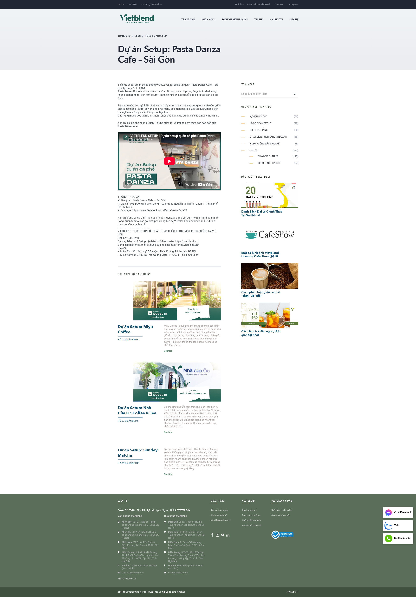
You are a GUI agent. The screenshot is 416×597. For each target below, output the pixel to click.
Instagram (293, 4)
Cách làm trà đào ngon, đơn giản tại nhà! (260, 333)
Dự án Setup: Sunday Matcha (138, 453)
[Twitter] (222, 535)
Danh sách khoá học (251, 515)
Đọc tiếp (168, 351)
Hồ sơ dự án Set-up (128, 339)
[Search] (294, 93)
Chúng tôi (276, 19)
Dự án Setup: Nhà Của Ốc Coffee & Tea (137, 410)
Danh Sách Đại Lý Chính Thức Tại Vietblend (261, 213)
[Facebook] (212, 535)
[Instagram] (217, 535)
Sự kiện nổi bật (258, 116)
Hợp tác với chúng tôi (251, 525)
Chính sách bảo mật (280, 515)
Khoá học (208, 19)
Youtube (279, 4)
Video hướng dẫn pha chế (264, 143)
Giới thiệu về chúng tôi (281, 510)
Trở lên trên (292, 592)
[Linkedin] (228, 535)
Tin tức (259, 19)
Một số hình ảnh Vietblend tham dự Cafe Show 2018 (260, 255)
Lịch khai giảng (258, 130)
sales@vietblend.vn (178, 572)
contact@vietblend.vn (152, 4)
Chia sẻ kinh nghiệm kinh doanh (268, 137)
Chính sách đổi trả (218, 515)
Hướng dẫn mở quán (251, 520)
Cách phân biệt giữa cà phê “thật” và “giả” (260, 294)
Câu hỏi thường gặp (219, 510)
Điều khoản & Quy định (220, 520)
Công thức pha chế (269, 163)
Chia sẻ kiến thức (268, 156)
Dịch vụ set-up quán (235, 19)
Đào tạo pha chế (249, 510)
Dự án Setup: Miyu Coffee (135, 329)
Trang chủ (188, 19)
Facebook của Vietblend (258, 4)
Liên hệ (293, 19)
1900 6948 (132, 4)
